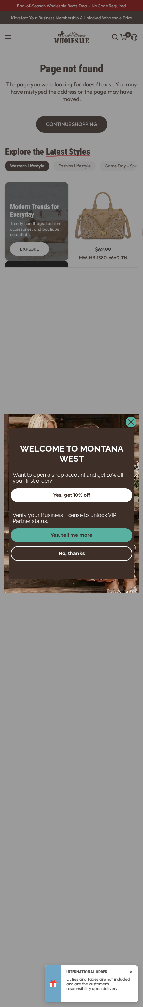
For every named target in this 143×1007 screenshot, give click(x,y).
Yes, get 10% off (71, 495)
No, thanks (72, 553)
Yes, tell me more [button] (71, 535)
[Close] (131, 422)
